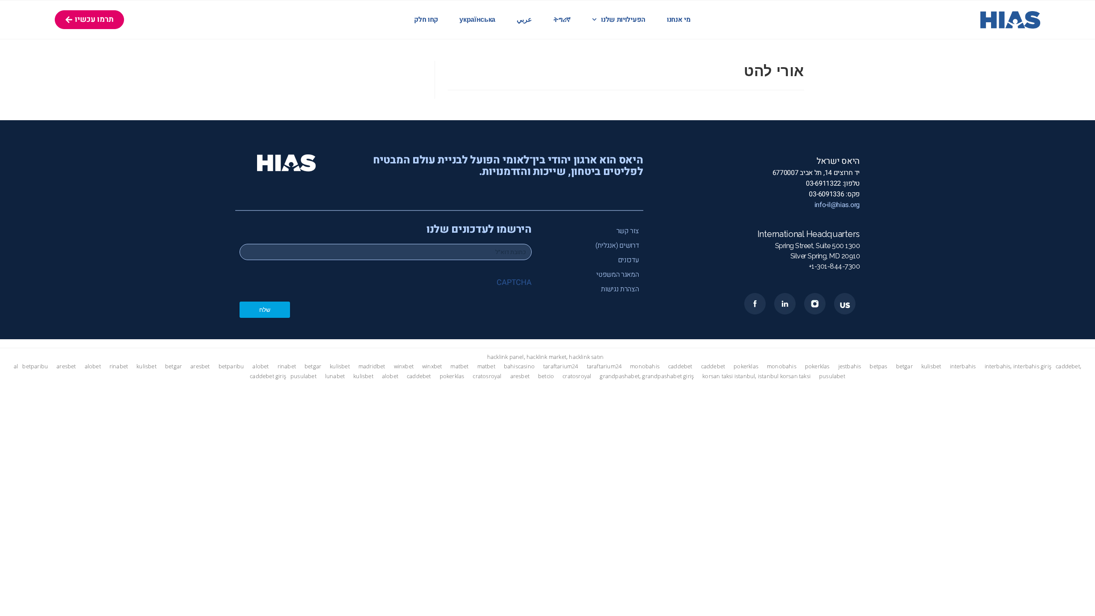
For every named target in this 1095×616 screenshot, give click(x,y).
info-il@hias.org (837, 205)
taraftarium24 (560, 366)
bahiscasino (519, 366)
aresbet (66, 366)
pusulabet (303, 376)
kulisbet (146, 366)
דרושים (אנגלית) (617, 245)
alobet (93, 366)
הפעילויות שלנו (623, 20)
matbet (459, 366)
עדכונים (628, 260)
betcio (546, 376)
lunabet (335, 376)
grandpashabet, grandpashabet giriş (647, 376)
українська (477, 20)
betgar (173, 366)
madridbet (371, 366)
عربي (524, 20)
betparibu (35, 366)
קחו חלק (426, 20)
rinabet (119, 366)
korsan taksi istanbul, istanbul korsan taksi (756, 376)
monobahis (645, 366)
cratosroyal (487, 376)
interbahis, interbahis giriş (1018, 366)
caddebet (680, 366)
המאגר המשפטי (617, 275)
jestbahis (849, 366)
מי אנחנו (679, 20)
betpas (878, 366)
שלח (264, 309)
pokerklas (746, 366)
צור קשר (627, 231)
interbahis (963, 366)
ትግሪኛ (562, 20)
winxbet (404, 366)
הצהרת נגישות (620, 289)
